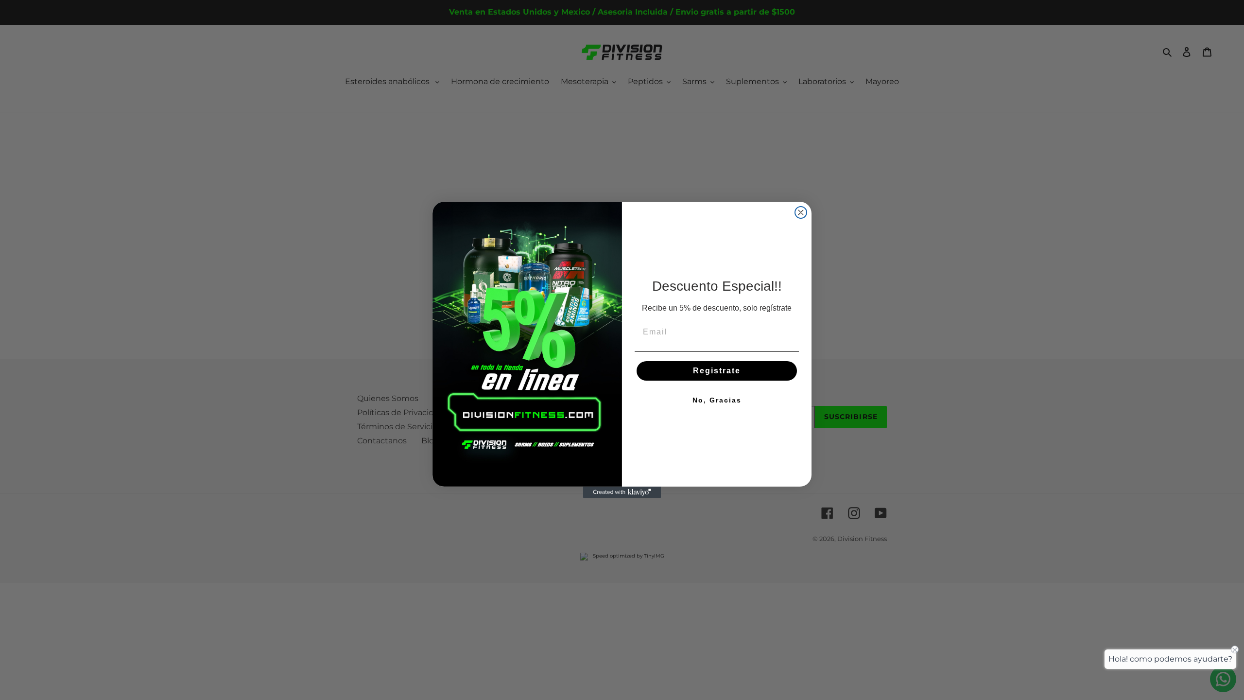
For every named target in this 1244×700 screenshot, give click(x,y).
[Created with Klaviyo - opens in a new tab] (622, 492)
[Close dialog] (801, 212)
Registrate (717, 371)
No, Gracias (717, 400)
